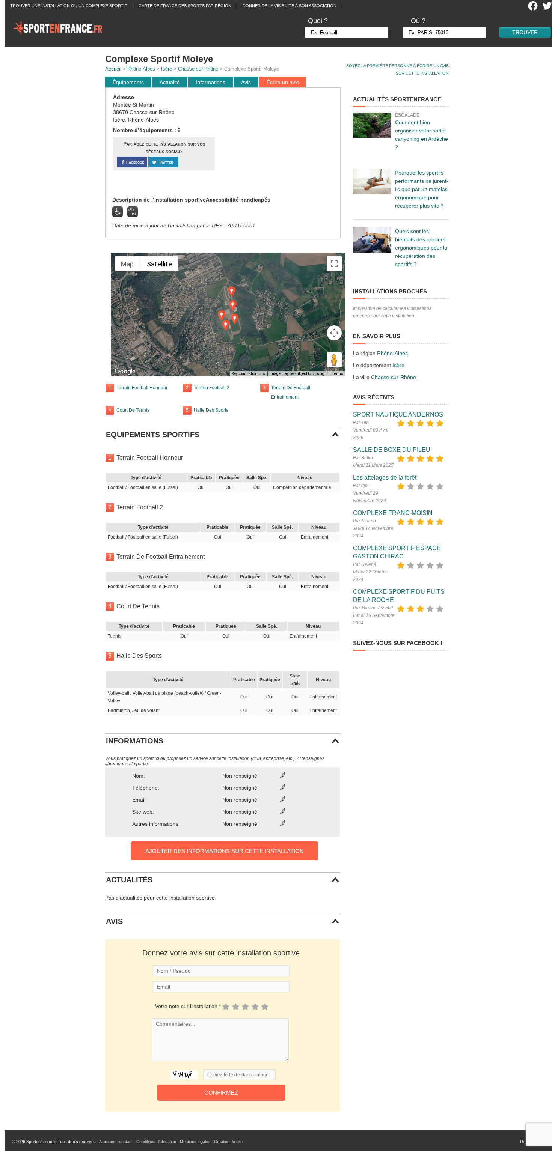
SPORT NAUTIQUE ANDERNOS (398, 414)
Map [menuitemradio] (127, 264)
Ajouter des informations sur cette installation (224, 851)
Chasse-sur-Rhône (198, 69)
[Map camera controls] (334, 332)
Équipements (128, 82)
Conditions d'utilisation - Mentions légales (173, 1141)
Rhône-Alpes (141, 69)
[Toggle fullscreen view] (334, 263)
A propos (107, 1141)
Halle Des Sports (211, 410)
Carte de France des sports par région (185, 5)
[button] (234, 319)
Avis (246, 82)
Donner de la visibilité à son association (289, 5)
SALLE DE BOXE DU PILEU (391, 450)
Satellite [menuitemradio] (159, 264)
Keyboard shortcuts (248, 374)
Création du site (228, 1141)
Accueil (113, 69)
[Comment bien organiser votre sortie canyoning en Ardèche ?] (372, 125)
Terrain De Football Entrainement (290, 392)
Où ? (418, 20)
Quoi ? (318, 20)
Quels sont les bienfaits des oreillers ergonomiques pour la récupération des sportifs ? (421, 247)
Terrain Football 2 (211, 387)
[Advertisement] (278, 142)
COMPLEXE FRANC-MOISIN (393, 513)
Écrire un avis (283, 82)
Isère (166, 69)
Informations (210, 82)
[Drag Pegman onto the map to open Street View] (334, 359)
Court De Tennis (132, 410)
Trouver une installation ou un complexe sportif (68, 5)
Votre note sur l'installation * (188, 1006)
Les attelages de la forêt (384, 477)
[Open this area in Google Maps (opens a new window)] (125, 371)
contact (126, 1141)
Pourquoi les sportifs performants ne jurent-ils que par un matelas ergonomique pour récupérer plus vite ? (421, 189)
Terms (337, 374)
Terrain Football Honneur (141, 387)
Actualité (170, 82)
